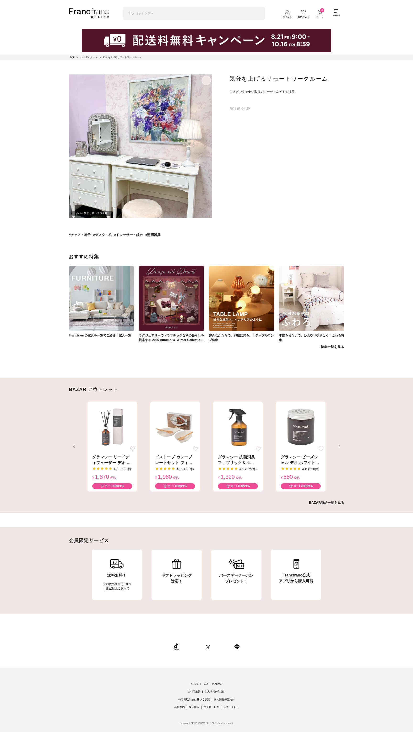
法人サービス (211, 707)
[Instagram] (192, 646)
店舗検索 (217, 683)
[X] (208, 646)
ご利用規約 (194, 691)
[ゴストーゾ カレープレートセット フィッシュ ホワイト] (175, 427)
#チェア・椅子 (80, 235)
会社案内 (179, 707)
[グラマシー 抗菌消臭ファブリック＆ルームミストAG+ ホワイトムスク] (238, 427)
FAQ (205, 683)
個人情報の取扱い (215, 691)
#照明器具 (153, 235)
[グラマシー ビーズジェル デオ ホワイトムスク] (301, 427)
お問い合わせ (231, 707)
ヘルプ (195, 683)
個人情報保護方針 (224, 699)
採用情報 (194, 707)
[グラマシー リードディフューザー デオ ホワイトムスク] (112, 427)
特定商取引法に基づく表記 (194, 699)
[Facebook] (222, 646)
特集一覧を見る (332, 347)
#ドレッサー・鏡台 (128, 235)
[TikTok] (176, 646)
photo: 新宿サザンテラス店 (92, 213)
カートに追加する (114, 486)
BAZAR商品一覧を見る (326, 502)
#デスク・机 (102, 235)
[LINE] (237, 646)
